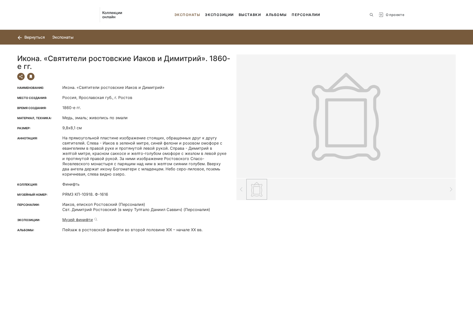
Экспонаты (187, 15)
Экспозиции (219, 15)
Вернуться (34, 37)
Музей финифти (77, 219)
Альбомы (276, 15)
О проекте (395, 15)
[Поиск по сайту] (371, 15)
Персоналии (306, 15)
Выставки (250, 15)
